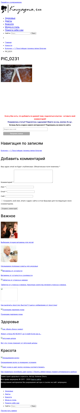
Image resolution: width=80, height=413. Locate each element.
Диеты (8, 21)
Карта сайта (36, 379)
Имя (3, 187)
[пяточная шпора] (8, 338)
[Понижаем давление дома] (12, 310)
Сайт (3, 196)
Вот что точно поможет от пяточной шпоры (19, 343)
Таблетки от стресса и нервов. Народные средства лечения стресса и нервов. (33, 285)
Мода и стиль (12, 27)
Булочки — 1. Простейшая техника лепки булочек (21, 150)
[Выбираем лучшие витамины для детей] (9, 238)
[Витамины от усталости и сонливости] (11, 271)
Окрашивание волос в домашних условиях (18, 362)
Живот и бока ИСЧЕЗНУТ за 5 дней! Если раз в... (21, 334)
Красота (9, 24)
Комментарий (7, 182)
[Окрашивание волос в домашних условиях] (10, 358)
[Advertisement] (40, 99)
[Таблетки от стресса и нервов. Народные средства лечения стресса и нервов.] (14, 280)
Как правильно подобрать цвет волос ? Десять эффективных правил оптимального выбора (39, 372)
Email (3, 191)
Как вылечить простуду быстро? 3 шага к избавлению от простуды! (29, 305)
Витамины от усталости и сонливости (17, 275)
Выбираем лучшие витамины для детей (17, 242)
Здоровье (10, 18)
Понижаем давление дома (12, 314)
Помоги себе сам (14, 30)
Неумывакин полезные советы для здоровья (19, 266)
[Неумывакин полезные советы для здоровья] (9, 261)
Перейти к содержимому (11, 2)
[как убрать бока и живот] (12, 329)
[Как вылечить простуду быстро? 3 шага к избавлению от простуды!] (9, 300)
